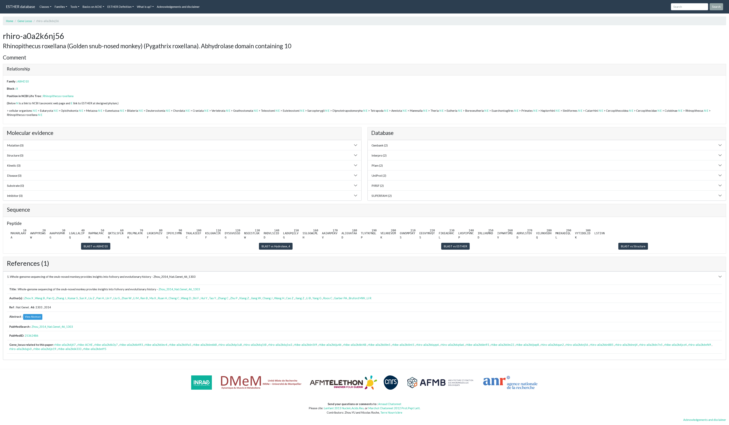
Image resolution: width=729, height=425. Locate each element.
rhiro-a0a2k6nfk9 (699, 344)
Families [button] (59, 6)
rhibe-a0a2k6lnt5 (403, 344)
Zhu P (233, 298)
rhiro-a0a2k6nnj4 (626, 344)
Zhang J (61, 298)
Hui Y (204, 298)
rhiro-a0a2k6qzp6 (427, 344)
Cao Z (289, 298)
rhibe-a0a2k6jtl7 (65, 344)
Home (9, 21)
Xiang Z (244, 298)
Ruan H (162, 298)
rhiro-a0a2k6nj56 (577, 344)
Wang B (40, 298)
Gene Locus (24, 21)
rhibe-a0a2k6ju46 (330, 344)
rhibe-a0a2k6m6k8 (205, 344)
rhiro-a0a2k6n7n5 (651, 344)
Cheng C (174, 298)
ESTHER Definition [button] (119, 6)
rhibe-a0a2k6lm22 (502, 344)
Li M (136, 298)
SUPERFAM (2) (382, 195)
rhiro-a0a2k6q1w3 (280, 344)
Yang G (316, 298)
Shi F (196, 298)
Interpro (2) (379, 155)
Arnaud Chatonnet (389, 404)
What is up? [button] (144, 6)
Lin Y (109, 298)
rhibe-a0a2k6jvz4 (675, 344)
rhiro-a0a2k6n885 (601, 344)
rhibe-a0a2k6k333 (69, 349)
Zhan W (126, 298)
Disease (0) (14, 175)
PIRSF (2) (378, 185)
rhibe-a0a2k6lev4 (156, 344)
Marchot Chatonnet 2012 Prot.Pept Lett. (394, 408)
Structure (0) (15, 155)
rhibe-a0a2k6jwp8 (527, 344)
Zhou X (28, 298)
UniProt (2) (379, 175)
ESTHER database (20, 6)
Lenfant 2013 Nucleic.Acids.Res (344, 408)
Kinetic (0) (14, 165)
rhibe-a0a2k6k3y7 (106, 344)
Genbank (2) (380, 145)
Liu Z (91, 298)
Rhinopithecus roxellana (58, 96)
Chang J (267, 298)
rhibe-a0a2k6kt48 (354, 344)
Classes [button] (44, 6)
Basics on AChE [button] (92, 6)
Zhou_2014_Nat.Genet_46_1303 (179, 289)
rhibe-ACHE (85, 344)
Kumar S (73, 298)
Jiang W (256, 298)
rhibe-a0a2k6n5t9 (305, 344)
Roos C (327, 298)
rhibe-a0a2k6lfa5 (180, 344)
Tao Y (212, 298)
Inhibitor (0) (15, 195)
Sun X (83, 298)
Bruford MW (357, 298)
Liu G (116, 298)
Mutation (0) (15, 145)
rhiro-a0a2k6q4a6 (452, 344)
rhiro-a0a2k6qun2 (552, 344)
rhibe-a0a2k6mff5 (94, 349)
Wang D (186, 298)
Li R (369, 298)
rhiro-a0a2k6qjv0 (20, 349)
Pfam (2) (377, 165)
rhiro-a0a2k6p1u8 (230, 344)
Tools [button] (73, 6)
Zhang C (223, 298)
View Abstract (33, 316)
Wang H (279, 298)
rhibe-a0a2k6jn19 (44, 349)
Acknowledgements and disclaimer (178, 6)
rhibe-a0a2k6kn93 (477, 344)
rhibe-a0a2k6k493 (131, 344)
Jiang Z (299, 298)
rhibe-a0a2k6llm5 (379, 344)
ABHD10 (23, 81)
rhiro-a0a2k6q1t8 (255, 344)
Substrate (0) (15, 185)
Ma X (152, 298)
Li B (308, 298)
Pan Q (50, 298)
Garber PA (340, 298)
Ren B (144, 298)
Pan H (100, 298)
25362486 (31, 335)
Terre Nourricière (391, 412)
